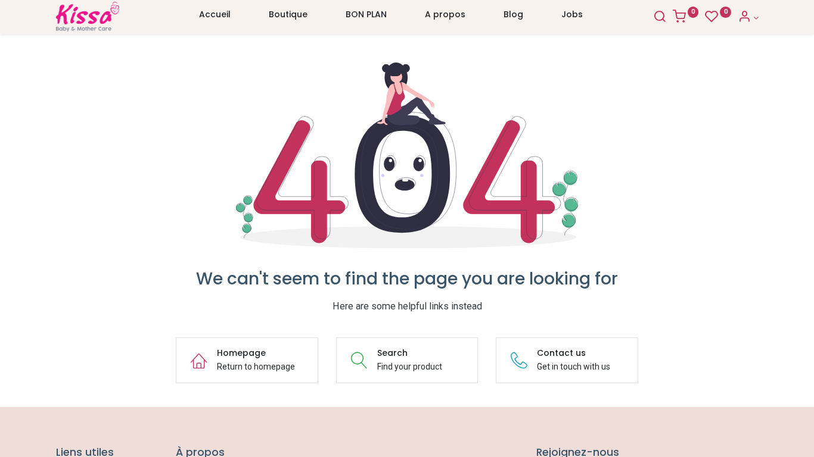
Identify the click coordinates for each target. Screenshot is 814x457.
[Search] (659, 18)
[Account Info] (748, 18)
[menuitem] (214, 17)
